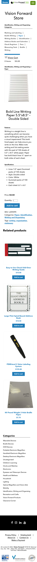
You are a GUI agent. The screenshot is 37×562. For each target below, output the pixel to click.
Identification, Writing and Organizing (17, 67)
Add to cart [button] (18, 277)
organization (21, 221)
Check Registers (11, 44)
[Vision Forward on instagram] (16, 523)
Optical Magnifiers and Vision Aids (15, 485)
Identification (24, 39)
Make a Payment (18, 540)
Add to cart (12, 205)
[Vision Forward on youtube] (24, 523)
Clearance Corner (9, 501)
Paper (21, 36)
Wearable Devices (9, 441)
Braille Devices (8, 444)
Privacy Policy (10, 535)
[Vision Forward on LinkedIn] (20, 523)
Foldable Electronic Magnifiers (14, 450)
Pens (22, 44)
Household (7, 479)
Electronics (7, 469)
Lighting (6, 482)
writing (12, 221)
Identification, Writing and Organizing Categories (17, 26)
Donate (5, 2)
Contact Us (24, 537)
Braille (22, 47)
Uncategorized (8, 460)
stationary (9, 223)
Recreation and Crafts (11, 494)
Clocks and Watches (10, 466)
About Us (11, 537)
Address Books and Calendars (16, 41)
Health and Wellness (10, 475)
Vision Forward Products (12, 497)
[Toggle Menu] (33, 3)
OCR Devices (8, 447)
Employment (26, 535)
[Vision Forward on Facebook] (12, 523)
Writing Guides (10, 39)
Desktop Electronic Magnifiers (14, 456)
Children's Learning (10, 463)
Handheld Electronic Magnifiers (14, 453)
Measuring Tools (11, 47)
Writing (7, 50)
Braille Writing (10, 36)
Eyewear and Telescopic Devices (14, 472)
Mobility (6, 488)
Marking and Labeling (13, 33)
